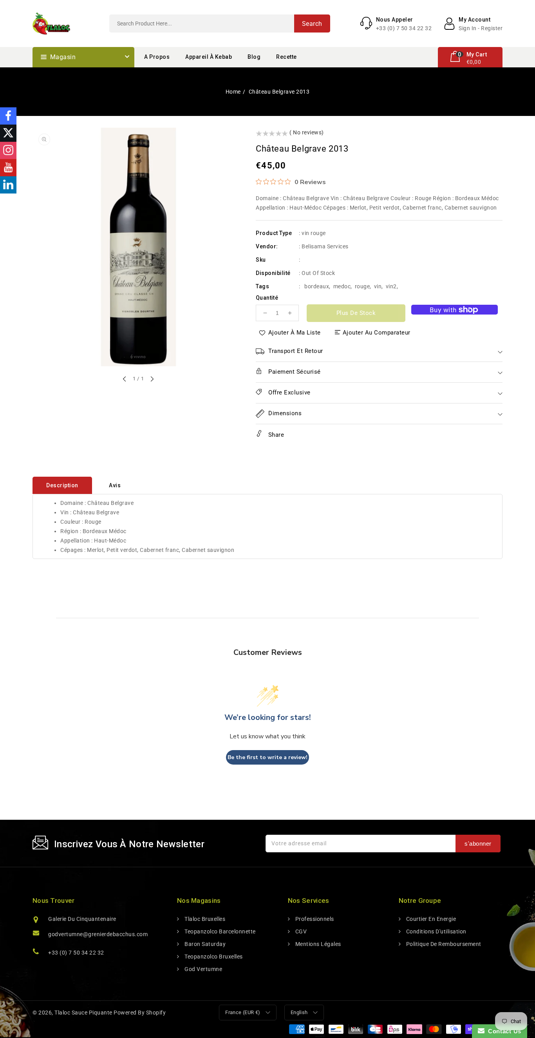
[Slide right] (151, 379)
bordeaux (316, 286)
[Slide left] (125, 379)
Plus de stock (356, 312)
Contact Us (502, 1031)
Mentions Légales (317, 944)
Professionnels (314, 919)
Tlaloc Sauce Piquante (83, 1012)
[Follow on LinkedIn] (8, 184)
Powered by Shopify (140, 1012)
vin (378, 286)
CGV (300, 931)
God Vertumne (202, 969)
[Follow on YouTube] (8, 167)
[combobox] (219, 23)
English (299, 1012)
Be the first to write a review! (267, 757)
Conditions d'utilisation (435, 931)
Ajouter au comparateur (376, 332)
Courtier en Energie (430, 919)
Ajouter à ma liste (294, 332)
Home (233, 92)
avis (115, 485)
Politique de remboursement (443, 944)
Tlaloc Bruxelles (204, 919)
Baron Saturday (204, 944)
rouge (362, 286)
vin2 (391, 286)
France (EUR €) (242, 1012)
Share (275, 434)
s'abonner (478, 843)
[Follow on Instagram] (8, 150)
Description (62, 485)
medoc (342, 286)
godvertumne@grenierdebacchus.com (98, 934)
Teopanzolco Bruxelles (213, 956)
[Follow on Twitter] (8, 133)
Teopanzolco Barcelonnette (219, 931)
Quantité (267, 298)
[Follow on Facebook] (8, 116)
